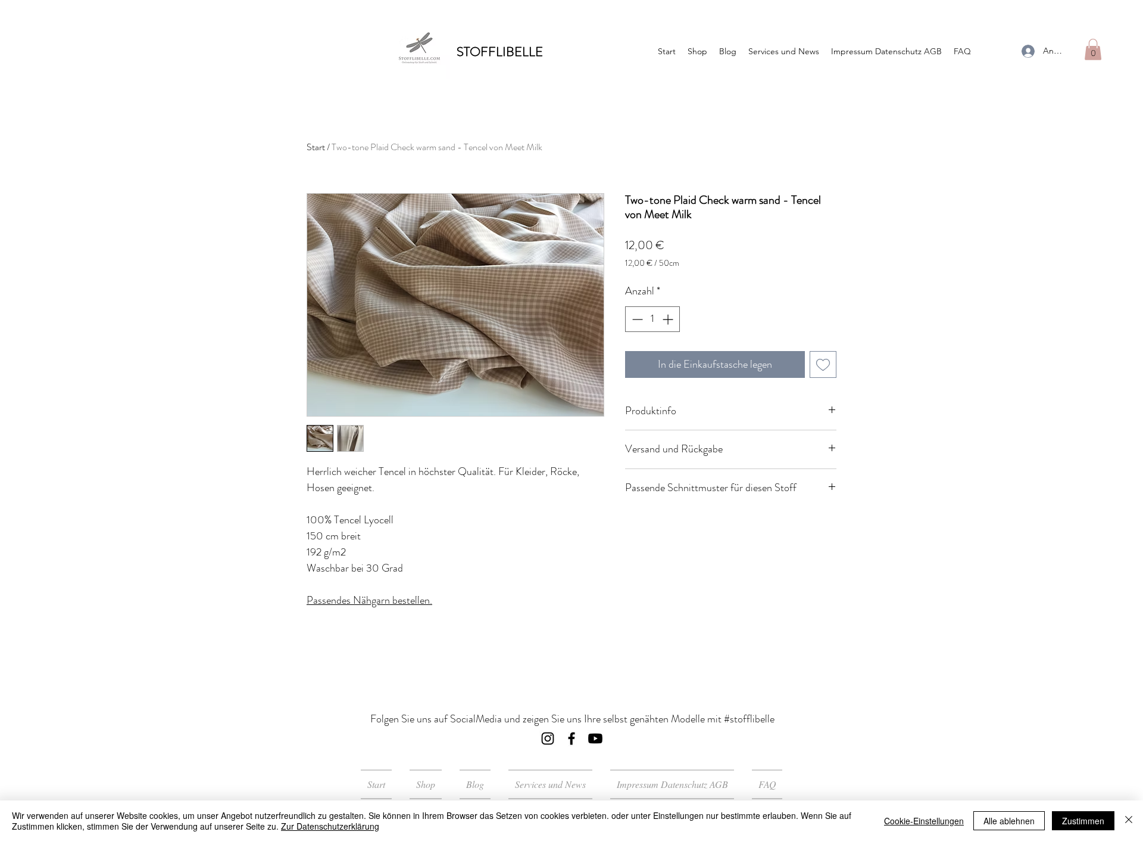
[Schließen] (1129, 820)
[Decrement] (636, 319)
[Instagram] (547, 738)
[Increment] (669, 319)
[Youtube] (595, 738)
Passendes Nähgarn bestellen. (369, 600)
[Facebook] (571, 738)
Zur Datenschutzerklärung (330, 826)
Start (316, 147)
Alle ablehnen (1009, 821)
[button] (1093, 49)
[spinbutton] (652, 319)
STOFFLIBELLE (500, 51)
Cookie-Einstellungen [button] (924, 821)
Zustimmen (1083, 821)
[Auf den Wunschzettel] (823, 364)
